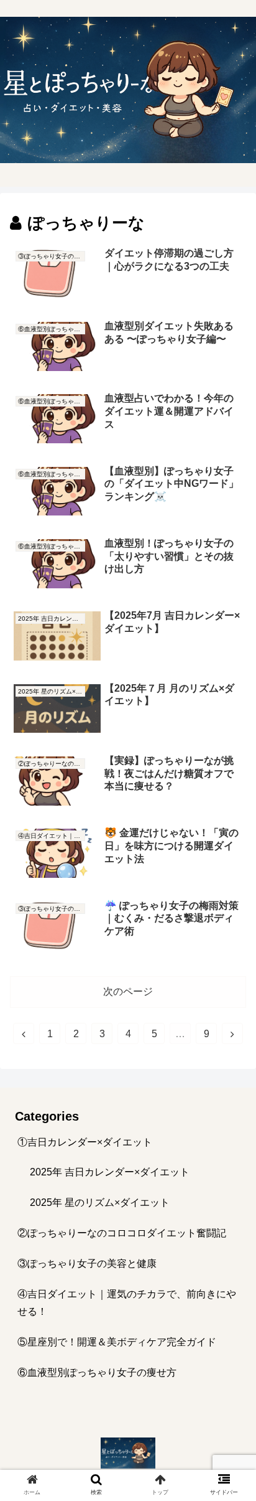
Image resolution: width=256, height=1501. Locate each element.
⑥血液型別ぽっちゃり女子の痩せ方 (96, 1372)
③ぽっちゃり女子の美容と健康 (87, 1263)
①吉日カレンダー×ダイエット (84, 1142)
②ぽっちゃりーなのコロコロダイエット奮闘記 (121, 1233)
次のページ (128, 991)
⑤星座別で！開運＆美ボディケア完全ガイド (116, 1342)
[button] (230, 1179)
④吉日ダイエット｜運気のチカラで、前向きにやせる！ (126, 1303)
